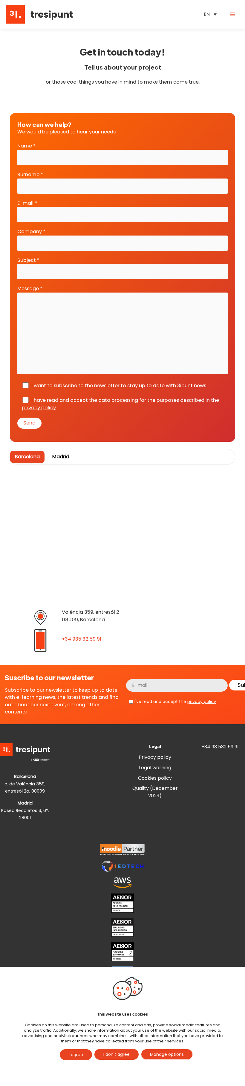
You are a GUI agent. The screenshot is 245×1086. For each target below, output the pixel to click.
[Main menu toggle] (232, 14)
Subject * (28, 260)
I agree (76, 1055)
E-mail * (27, 203)
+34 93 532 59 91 (220, 746)
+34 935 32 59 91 (81, 639)
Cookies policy (155, 778)
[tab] (27, 457)
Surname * (30, 174)
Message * (29, 288)
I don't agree (116, 1054)
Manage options (167, 1054)
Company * (31, 231)
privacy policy (39, 407)
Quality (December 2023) (155, 792)
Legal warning (155, 767)
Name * (26, 145)
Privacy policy (155, 757)
